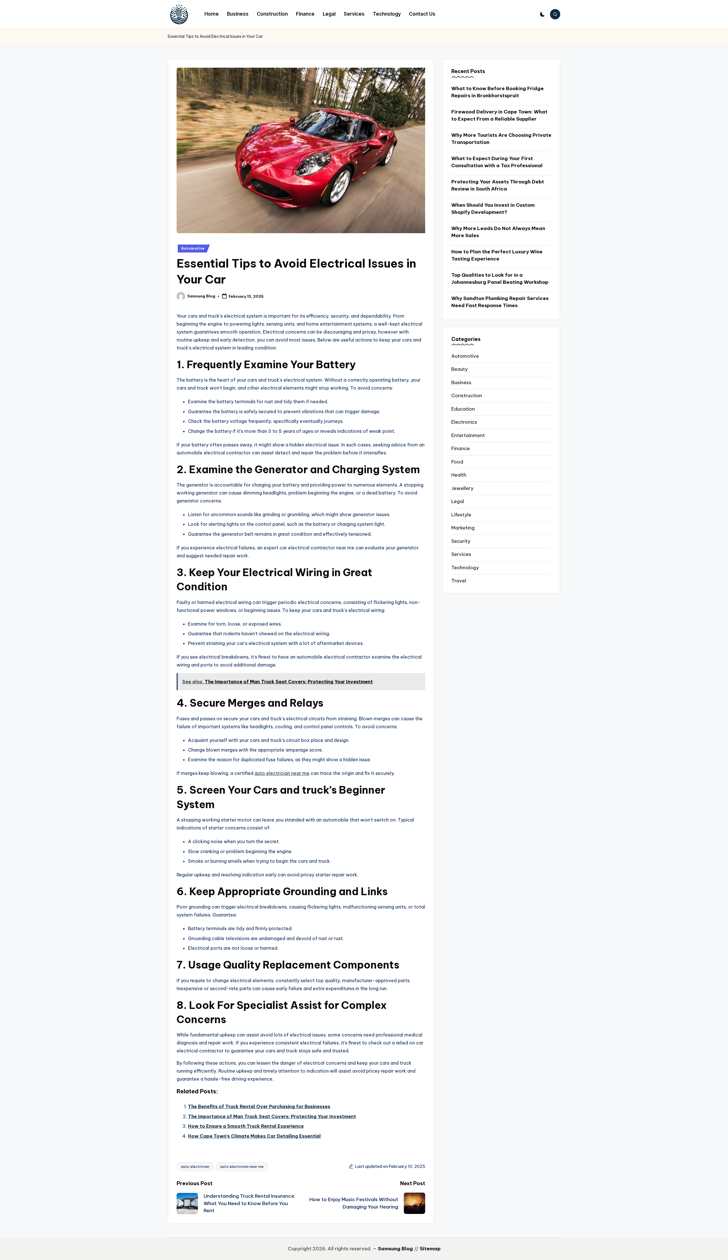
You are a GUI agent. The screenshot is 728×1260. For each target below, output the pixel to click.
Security (460, 541)
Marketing (463, 527)
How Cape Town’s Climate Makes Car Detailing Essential (254, 1136)
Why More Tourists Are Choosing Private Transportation (501, 138)
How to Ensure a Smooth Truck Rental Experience (246, 1126)
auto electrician (195, 1166)
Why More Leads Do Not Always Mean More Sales (498, 232)
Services (461, 554)
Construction (466, 395)
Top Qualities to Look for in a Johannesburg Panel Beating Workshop (499, 278)
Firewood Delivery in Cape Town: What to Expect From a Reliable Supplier (499, 115)
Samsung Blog (395, 1248)
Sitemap (430, 1248)
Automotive (193, 248)
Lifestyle (461, 514)
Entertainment (468, 435)
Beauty (459, 369)
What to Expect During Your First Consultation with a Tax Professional (497, 162)
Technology (465, 567)
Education (463, 408)
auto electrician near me (282, 773)
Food (457, 461)
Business (461, 382)
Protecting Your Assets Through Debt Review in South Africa (497, 185)
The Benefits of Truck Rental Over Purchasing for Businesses (259, 1106)
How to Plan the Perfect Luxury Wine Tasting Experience (497, 255)
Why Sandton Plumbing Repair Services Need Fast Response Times (500, 302)
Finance (460, 448)
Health (458, 474)
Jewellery (462, 488)
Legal (457, 501)
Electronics (464, 422)
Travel (458, 580)
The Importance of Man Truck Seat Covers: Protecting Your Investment (272, 1116)
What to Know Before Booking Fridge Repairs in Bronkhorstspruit (497, 92)
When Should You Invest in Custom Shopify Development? (493, 208)
